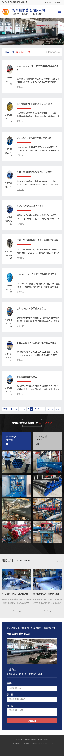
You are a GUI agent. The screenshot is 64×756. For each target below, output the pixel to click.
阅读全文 (20, 87)
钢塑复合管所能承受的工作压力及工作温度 (36, 343)
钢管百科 (56, 52)
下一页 (50, 409)
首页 (49, 52)
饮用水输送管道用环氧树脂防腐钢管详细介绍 (37, 240)
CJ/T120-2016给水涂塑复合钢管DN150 (34, 138)
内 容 (10, 706)
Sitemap (46, 740)
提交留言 (32, 721)
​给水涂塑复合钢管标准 (27, 377)
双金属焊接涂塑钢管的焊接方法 (31, 308)
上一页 (14, 409)
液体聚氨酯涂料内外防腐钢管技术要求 (34, 104)
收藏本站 (48, 3)
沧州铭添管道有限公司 (28, 10)
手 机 (10, 694)
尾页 (58, 409)
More (59, 561)
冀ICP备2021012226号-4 (43, 744)
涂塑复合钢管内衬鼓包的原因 (30, 206)
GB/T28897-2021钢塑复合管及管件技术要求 (36, 274)
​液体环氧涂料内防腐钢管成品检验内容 (34, 172)
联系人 (10, 683)
